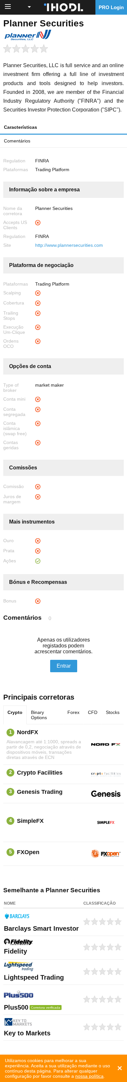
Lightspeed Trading (34, 977)
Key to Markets (27, 1033)
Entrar (64, 666)
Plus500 (16, 1007)
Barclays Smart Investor (41, 928)
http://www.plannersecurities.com (69, 245)
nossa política (89, 1076)
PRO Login (111, 7)
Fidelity (15, 951)
